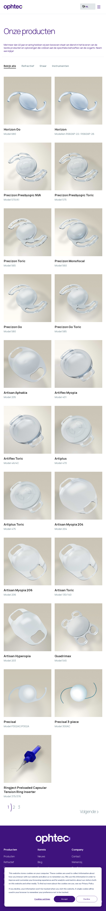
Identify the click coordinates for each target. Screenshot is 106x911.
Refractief (28, 66)
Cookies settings (42, 899)
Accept (64, 899)
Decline (87, 899)
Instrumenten (60, 66)
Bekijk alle (10, 66)
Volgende (88, 811)
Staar (43, 66)
